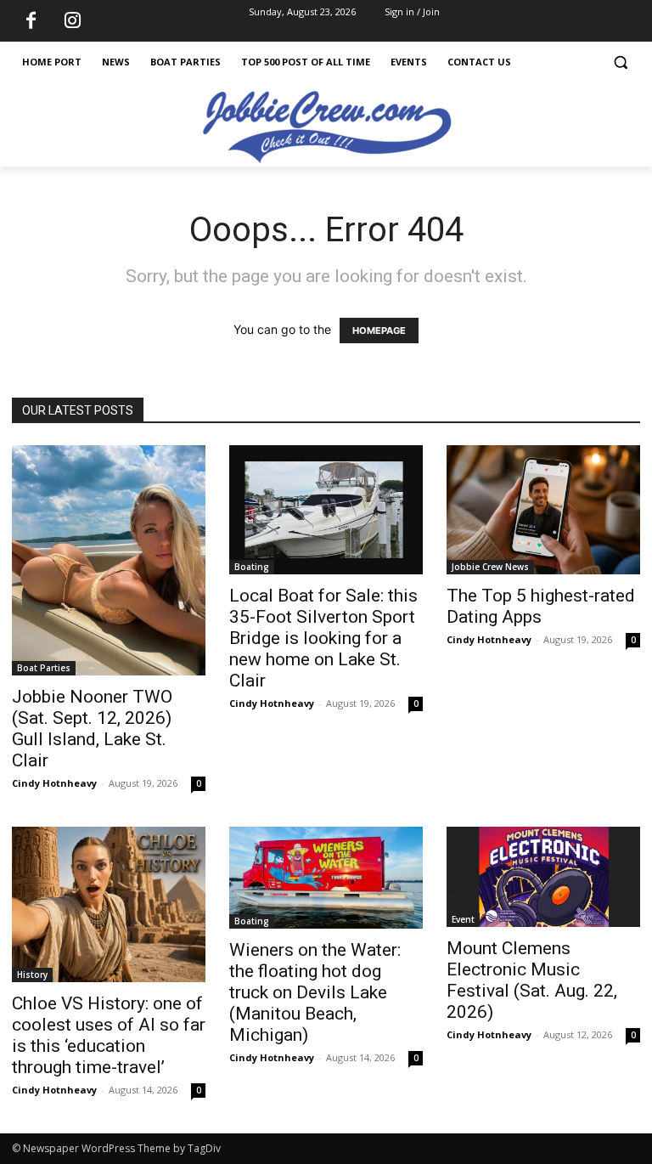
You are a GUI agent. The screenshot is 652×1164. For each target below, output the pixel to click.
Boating (251, 567)
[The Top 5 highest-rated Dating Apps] (543, 509)
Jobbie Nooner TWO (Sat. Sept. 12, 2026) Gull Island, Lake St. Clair (92, 729)
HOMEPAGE (379, 330)
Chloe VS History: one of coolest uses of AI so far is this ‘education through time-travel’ (108, 1035)
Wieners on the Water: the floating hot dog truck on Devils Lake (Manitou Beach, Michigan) (315, 992)
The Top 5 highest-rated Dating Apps (541, 606)
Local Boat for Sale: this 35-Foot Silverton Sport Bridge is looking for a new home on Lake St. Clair (323, 638)
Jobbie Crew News (490, 567)
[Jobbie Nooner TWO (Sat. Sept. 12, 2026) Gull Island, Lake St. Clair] (108, 560)
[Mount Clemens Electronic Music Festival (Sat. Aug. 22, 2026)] (543, 877)
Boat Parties (43, 668)
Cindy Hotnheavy (54, 783)
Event (463, 919)
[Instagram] (72, 21)
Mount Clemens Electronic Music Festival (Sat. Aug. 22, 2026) (532, 980)
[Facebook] (30, 21)
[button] (620, 62)
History (32, 974)
